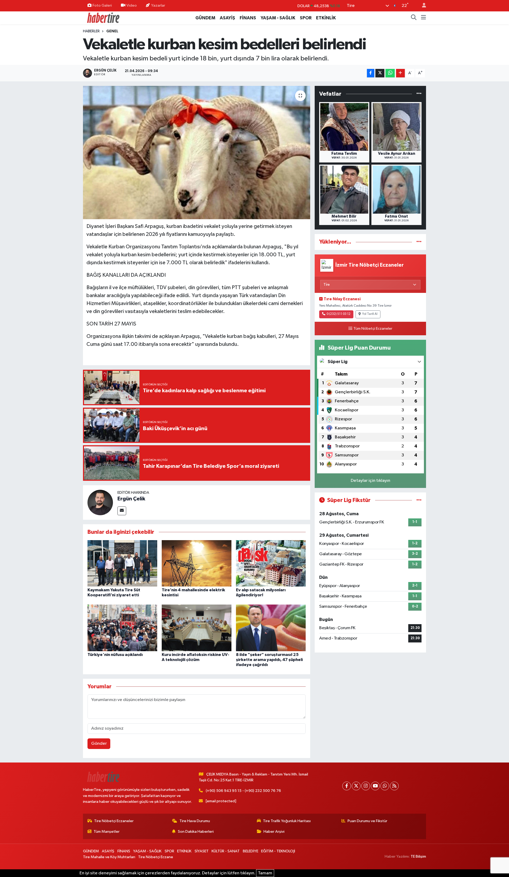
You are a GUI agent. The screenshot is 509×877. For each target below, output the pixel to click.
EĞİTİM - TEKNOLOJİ (278, 851)
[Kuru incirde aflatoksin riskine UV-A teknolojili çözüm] (196, 627)
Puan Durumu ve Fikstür (367, 821)
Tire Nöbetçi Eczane (155, 857)
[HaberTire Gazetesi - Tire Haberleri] (103, 17)
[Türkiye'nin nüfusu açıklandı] (122, 627)
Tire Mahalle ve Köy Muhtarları (109, 857)
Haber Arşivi (274, 832)
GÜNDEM (205, 18)
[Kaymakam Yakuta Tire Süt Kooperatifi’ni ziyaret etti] (122, 563)
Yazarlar (158, 5)
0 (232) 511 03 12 (338, 314)
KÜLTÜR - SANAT (226, 851)
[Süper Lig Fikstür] (419, 500)
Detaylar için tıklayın (370, 480)
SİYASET (202, 851)
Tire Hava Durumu (194, 821)
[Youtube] (375, 786)
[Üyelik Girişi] (422, 5)
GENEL (112, 31)
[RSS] (394, 786)
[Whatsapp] (384, 786)
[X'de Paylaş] (379, 73)
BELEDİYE (250, 851)
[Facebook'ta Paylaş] (370, 73)
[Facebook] (346, 786)
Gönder (99, 743)
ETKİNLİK (326, 18)
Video (131, 5)
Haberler (91, 31)
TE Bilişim (418, 856)
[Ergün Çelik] (100, 502)
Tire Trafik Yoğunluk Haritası (287, 821)
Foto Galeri (102, 5)
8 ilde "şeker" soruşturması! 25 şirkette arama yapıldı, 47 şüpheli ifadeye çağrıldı (269, 660)
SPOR (305, 18)
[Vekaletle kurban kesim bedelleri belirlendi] (196, 152)
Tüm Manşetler (107, 832)
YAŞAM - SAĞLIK (278, 18)
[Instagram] (365, 786)
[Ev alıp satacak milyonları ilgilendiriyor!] (271, 563)
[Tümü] (419, 94)
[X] (356, 786)
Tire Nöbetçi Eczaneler (114, 821)
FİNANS (248, 18)
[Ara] (414, 18)
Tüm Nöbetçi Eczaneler (372, 328)
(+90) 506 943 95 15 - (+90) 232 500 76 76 (243, 791)
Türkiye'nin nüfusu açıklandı (115, 655)
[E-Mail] (121, 510)
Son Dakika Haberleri (196, 832)
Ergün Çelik (131, 498)
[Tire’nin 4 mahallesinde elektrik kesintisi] (196, 563)
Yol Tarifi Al (370, 314)
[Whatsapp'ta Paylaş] (390, 73)
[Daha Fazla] (400, 73)
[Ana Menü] (423, 18)
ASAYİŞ (227, 18)
